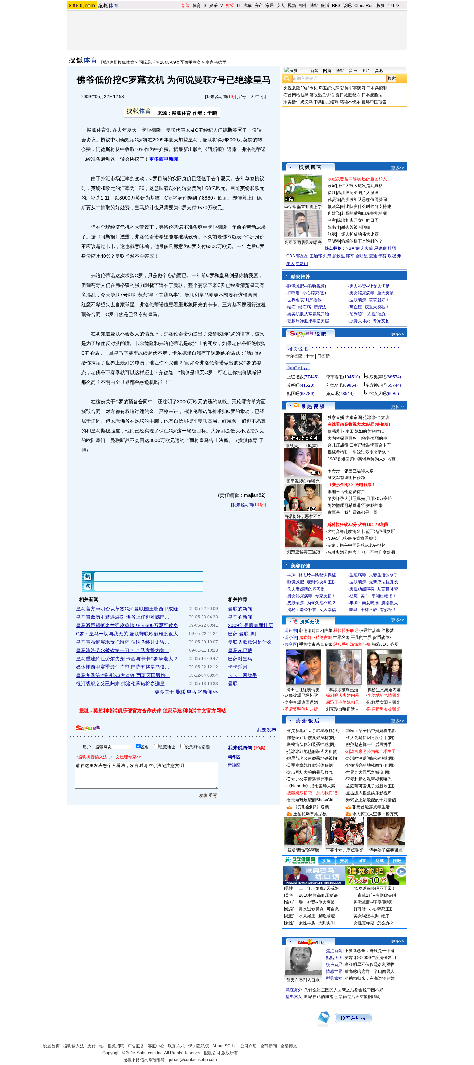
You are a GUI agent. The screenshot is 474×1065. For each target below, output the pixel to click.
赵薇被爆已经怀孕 (301, 695)
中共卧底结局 (326, 101)
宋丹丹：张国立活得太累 (350, 470)
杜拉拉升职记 (345, 630)
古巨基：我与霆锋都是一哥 (353, 512)
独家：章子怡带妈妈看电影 (371, 730)
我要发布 (266, 729)
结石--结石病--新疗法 (306, 307)
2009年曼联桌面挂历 (250, 625)
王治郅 (316, 256)
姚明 (359, 248)
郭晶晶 (302, 256)
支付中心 (95, 1046)
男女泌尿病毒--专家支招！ (311, 595)
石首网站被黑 (295, 95)
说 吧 (320, 334)
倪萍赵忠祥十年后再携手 (369, 744)
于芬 (382, 256)
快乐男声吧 (375, 377)
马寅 (332, 220)
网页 (327, 70)
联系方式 (176, 1046)
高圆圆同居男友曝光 (303, 242)
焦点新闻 (334, 950)
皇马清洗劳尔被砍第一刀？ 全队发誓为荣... (122, 650)
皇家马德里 (215, 62)
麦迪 (373, 256)
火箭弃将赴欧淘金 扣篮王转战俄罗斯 (361, 531)
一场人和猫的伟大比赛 (358, 234)
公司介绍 (248, 1046)
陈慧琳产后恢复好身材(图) (311, 737)
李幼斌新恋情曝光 (383, 695)
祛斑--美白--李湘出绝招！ (373, 595)
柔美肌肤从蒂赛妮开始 (308, 313)
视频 (292, 5)
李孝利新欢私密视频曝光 (369, 779)
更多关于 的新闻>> (186, 692)
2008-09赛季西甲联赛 (180, 62)
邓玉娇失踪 (329, 88)
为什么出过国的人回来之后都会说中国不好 (343, 989)
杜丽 (392, 248)
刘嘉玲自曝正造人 (342, 709)
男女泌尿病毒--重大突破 (371, 293)
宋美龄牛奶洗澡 (298, 101)
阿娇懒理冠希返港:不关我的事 (355, 505)
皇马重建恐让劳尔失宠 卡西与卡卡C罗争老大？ (127, 658)
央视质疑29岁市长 (300, 88)
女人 (281, 5)
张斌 (332, 234)
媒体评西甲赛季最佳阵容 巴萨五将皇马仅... (122, 667)
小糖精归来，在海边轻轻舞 (370, 978)
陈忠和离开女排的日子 (358, 220)
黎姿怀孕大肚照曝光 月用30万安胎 (360, 498)
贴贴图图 (334, 957)
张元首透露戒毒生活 (371, 806)
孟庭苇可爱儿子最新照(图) (370, 786)
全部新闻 (268, 1046)
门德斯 (323, 356)
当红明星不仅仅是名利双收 (370, 964)
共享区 (291, 644)
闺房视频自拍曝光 (303, 481)
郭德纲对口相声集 (315, 630)
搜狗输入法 (73, 1046)
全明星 (361, 256)
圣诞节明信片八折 (301, 709)
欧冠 (392, 256)
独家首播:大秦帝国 (345, 417)
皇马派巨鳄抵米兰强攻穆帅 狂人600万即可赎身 (127, 625)
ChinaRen (364, 5)
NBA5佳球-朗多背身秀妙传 (352, 538)
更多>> (397, 168)
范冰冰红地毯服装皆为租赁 (312, 751)
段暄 (332, 185)
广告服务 (136, 1046)
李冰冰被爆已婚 (343, 689)
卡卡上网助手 (242, 675)
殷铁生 (338, 256)
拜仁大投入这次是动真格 (360, 185)
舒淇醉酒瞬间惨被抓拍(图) (370, 758)
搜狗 (380, 5)
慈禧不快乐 (350, 101)
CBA (290, 256)
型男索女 (334, 978)
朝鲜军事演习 (352, 88)
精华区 (234, 757)
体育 (197, 5)
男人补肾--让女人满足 (369, 286)
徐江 (332, 192)
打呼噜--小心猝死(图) (306, 293)
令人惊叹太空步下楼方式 (375, 813)
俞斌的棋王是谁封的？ (362, 241)
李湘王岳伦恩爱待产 (346, 491)
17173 (394, 5)
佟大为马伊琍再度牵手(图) (370, 737)
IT (238, 5)
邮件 (303, 5)
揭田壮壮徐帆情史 (303, 689)
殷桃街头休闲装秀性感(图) (311, 744)
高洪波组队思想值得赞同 (364, 199)
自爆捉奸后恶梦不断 (303, 516)
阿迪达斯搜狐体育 (117, 62)
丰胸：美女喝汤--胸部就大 (373, 602)
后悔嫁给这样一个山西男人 (370, 971)
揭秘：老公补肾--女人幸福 (311, 609)
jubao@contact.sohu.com (193, 1059)
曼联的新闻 (240, 608)
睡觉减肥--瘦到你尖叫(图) (311, 582)
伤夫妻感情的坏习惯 (306, 589)
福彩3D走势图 (385, 644)
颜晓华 (334, 206)
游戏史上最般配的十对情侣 (371, 800)
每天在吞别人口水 (303, 980)
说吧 (347, 5)
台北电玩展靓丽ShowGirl (310, 800)
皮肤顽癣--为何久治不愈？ (311, 602)
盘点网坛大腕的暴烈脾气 (310, 772)
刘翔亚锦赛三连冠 (303, 551)
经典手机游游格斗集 (352, 644)
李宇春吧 (334, 377)
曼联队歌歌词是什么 (250, 642)
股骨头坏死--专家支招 (369, 320)
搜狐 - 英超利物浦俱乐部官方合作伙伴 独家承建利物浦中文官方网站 (152, 710)
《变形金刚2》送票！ (313, 806)
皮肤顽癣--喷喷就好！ (369, 300)
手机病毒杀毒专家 (315, 644)
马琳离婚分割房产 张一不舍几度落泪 (361, 552)
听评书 (291, 630)
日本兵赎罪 (376, 88)
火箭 (369, 248)
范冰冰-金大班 (376, 417)
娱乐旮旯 (334, 964)
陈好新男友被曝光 (383, 709)
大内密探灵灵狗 (342, 438)
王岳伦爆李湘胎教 (310, 813)
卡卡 (310, 356)
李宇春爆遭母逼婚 (301, 702)
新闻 (185, 5)
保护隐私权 (198, 1046)
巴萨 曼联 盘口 (244, 633)
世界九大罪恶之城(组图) (368, 772)
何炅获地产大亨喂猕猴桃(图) (313, 730)
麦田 (349, 431)
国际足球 (147, 62)
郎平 (350, 256)
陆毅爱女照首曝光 (383, 702)
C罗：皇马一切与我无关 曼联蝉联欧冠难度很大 (127, 633)
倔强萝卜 (336, 431)
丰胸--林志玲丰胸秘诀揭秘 (311, 575)
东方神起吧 (375, 385)
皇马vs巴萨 (240, 650)
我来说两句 (216, 96)
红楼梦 (387, 630)
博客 (314, 5)
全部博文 (288, 1046)
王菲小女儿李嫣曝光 (344, 850)
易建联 (380, 248)
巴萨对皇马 (240, 658)
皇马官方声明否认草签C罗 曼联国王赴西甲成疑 (127, 608)
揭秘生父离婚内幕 (384, 689)
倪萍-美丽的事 (374, 438)
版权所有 (229, 1052)
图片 (366, 70)
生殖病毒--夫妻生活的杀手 (373, 575)
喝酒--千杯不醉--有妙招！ (373, 609)
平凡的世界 (361, 637)
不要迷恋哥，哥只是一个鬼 (370, 950)
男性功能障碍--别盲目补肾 (373, 589)
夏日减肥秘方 (348, 95)
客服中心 (156, 1046)
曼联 (233, 683)
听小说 (291, 637)
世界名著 (341, 637)
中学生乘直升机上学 (303, 207)
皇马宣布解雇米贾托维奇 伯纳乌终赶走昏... (122, 642)
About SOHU (224, 1046)
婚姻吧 (332, 393)
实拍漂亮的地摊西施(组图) (370, 765)
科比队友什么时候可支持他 (366, 206)
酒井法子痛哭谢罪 (386, 850)
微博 (325, 5)
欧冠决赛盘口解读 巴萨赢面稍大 (357, 178)
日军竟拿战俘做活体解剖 (310, 765)
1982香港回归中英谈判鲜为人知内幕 (362, 459)
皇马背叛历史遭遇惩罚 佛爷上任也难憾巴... (122, 617)
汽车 (247, 5)
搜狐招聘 (116, 1046)
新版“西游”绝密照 (303, 850)
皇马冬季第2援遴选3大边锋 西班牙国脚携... (123, 675)
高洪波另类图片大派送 (358, 192)
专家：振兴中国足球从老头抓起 (356, 545)
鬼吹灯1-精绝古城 (315, 637)
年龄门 (302, 263)
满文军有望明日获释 (346, 477)
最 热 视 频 (312, 406)
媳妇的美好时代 (369, 431)
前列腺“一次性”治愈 (367, 313)
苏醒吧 (293, 385)
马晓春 (334, 241)
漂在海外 (294, 989)
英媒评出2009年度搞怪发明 (370, 957)
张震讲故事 (369, 630)
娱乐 (213, 5)
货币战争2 (382, 637)
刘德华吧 (334, 385)
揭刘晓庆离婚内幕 (342, 695)
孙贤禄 (334, 199)
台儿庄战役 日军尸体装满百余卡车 (359, 445)
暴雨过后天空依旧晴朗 (359, 996)
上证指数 (295, 377)
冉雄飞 (334, 213)
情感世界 (334, 971)
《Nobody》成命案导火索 (311, 786)
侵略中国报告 (374, 101)
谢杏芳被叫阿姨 (355, 227)
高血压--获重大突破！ (369, 307)
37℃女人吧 (376, 393)
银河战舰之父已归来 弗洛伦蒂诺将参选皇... (122, 683)
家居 (269, 5)
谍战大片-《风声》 (303, 445)
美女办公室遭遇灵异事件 (310, 779)
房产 (258, 5)
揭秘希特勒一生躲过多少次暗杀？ (359, 452)
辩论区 (234, 765)
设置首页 (51, 1046)
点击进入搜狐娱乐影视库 (369, 793)
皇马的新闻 (240, 617)
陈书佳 (334, 227)
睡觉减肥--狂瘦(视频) (306, 286)
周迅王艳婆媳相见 (342, 702)
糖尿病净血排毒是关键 (308, 320)
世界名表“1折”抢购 (304, 300)
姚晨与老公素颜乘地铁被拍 (312, 758)
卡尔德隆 (294, 356)
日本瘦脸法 (372, 95)
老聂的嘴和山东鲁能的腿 (364, 213)
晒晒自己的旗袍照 (321, 996)
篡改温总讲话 (322, 95)
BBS (336, 5)
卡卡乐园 (237, 667)
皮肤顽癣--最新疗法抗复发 (373, 582)
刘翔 (327, 256)
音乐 (353, 70)
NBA (350, 248)
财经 (230, 5)
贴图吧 (293, 393)
